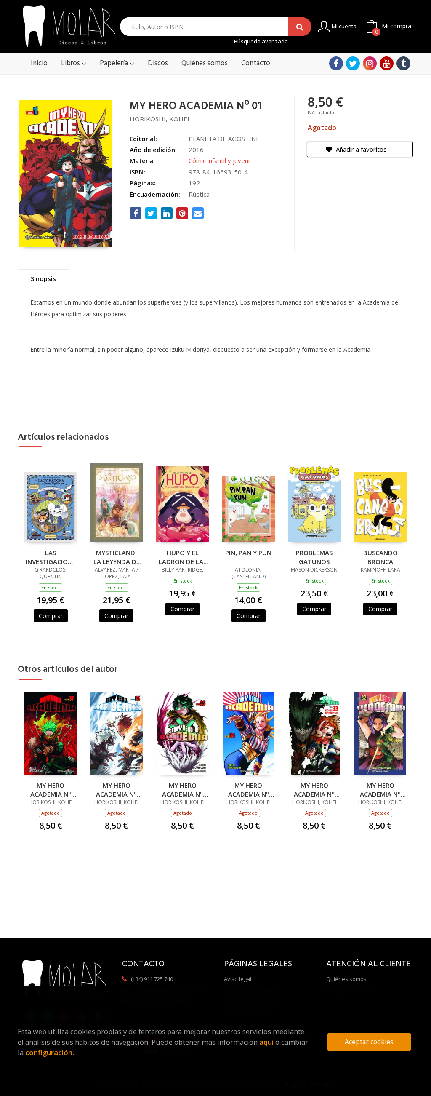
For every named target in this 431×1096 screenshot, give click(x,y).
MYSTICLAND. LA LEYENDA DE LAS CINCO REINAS (116, 556)
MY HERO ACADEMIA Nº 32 (380, 789)
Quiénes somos (346, 979)
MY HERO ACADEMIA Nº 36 (116, 789)
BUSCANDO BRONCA (380, 556)
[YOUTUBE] (387, 63)
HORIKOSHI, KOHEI (159, 119)
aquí (266, 1042)
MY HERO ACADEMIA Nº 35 (182, 789)
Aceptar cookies (369, 1041)
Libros (71, 63)
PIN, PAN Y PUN (248, 552)
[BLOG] (403, 63)
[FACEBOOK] (336, 63)
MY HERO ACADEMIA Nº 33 (314, 789)
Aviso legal (237, 979)
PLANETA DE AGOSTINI (223, 138)
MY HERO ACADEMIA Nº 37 (50, 789)
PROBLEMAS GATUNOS (314, 556)
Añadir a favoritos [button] (360, 149)
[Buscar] (299, 26)
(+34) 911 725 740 (152, 979)
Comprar (51, 616)
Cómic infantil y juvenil (220, 160)
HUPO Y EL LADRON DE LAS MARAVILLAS (183, 556)
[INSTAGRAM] (370, 63)
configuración (48, 1052)
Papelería (115, 63)
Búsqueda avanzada (261, 41)
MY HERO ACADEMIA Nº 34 (248, 789)
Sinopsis (43, 278)
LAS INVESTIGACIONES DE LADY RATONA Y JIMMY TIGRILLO (51, 556)
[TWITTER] (353, 63)
